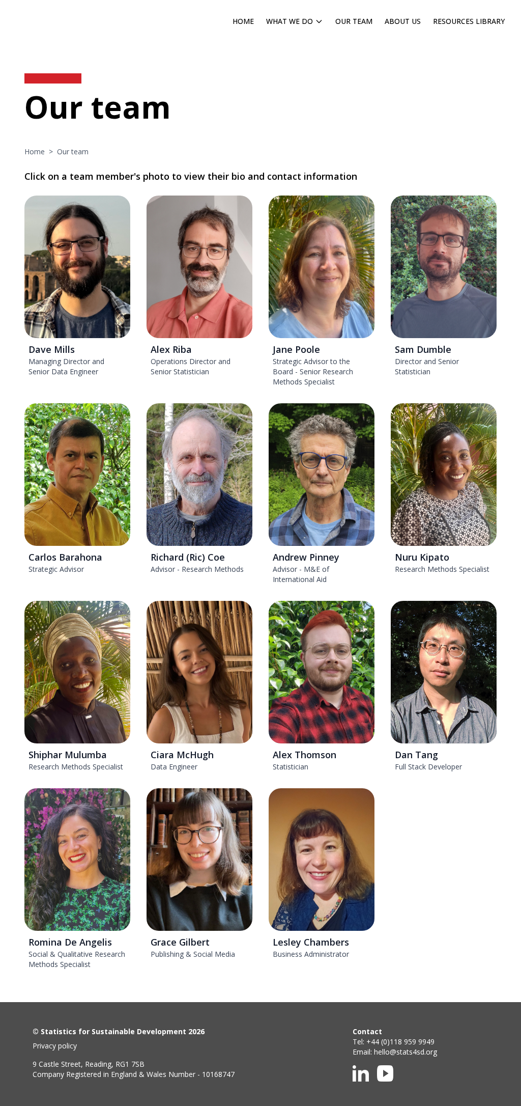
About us (403, 21)
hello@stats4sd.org (405, 1052)
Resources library (469, 21)
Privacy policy (55, 1045)
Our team (353, 21)
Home (243, 21)
